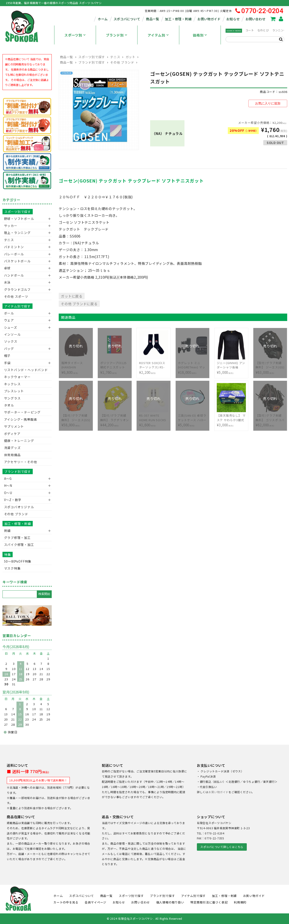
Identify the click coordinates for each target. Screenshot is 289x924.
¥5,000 (231, 368)
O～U (8, 492)
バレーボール (14, 254)
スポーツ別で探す (91, 57)
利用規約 (240, 902)
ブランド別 (115, 34)
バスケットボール (17, 261)
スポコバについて (127, 18)
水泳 (7, 282)
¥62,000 (270, 417)
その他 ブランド (122, 62)
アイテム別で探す (17, 306)
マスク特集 (12, 568)
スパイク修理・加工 (19, 544)
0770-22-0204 (262, 11)
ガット (130, 57)
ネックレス (12, 384)
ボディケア (12, 433)
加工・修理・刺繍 (178, 18)
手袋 (7, 362)
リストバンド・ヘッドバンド (24, 369)
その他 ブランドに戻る (79, 303)
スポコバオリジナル (19, 507)
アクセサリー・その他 (20, 462)
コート (249, 30)
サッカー (10, 225)
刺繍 (7, 530)
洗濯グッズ (12, 447)
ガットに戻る (71, 295)
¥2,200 (152, 368)
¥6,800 (75, 365)
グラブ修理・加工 (17, 537)
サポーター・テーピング (22, 412)
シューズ (10, 327)
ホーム (103, 18)
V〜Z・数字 (13, 499)
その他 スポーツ (16, 296)
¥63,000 (270, 365)
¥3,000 (231, 420)
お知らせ (233, 18)
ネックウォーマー (17, 376)
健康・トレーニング (19, 440)
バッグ (9, 348)
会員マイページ (95, 902)
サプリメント (14, 426)
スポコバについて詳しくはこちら (221, 847)
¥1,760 (113, 365)
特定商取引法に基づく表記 (209, 902)
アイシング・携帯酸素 (20, 419)
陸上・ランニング (17, 232)
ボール (9, 313)
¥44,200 (114, 417)
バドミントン (14, 247)
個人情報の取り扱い (170, 902)
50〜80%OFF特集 (17, 561)
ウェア (9, 320)
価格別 (198, 34)
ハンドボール (14, 275)
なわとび (263, 30)
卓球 (7, 268)
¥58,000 (75, 417)
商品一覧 (152, 18)
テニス (115, 57)
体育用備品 (12, 455)
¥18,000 (192, 365)
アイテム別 (156, 34)
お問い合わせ (255, 18)
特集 (7, 554)
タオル (9, 405)
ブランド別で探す (91, 62)
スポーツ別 (73, 34)
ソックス (10, 341)
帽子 (7, 355)
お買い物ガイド (209, 18)
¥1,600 (152, 417)
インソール (12, 334)
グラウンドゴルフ (17, 289)
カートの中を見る (66, 902)
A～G (8, 478)
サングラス (12, 398)
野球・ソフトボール (19, 218)
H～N (8, 485)
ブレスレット (14, 391)
